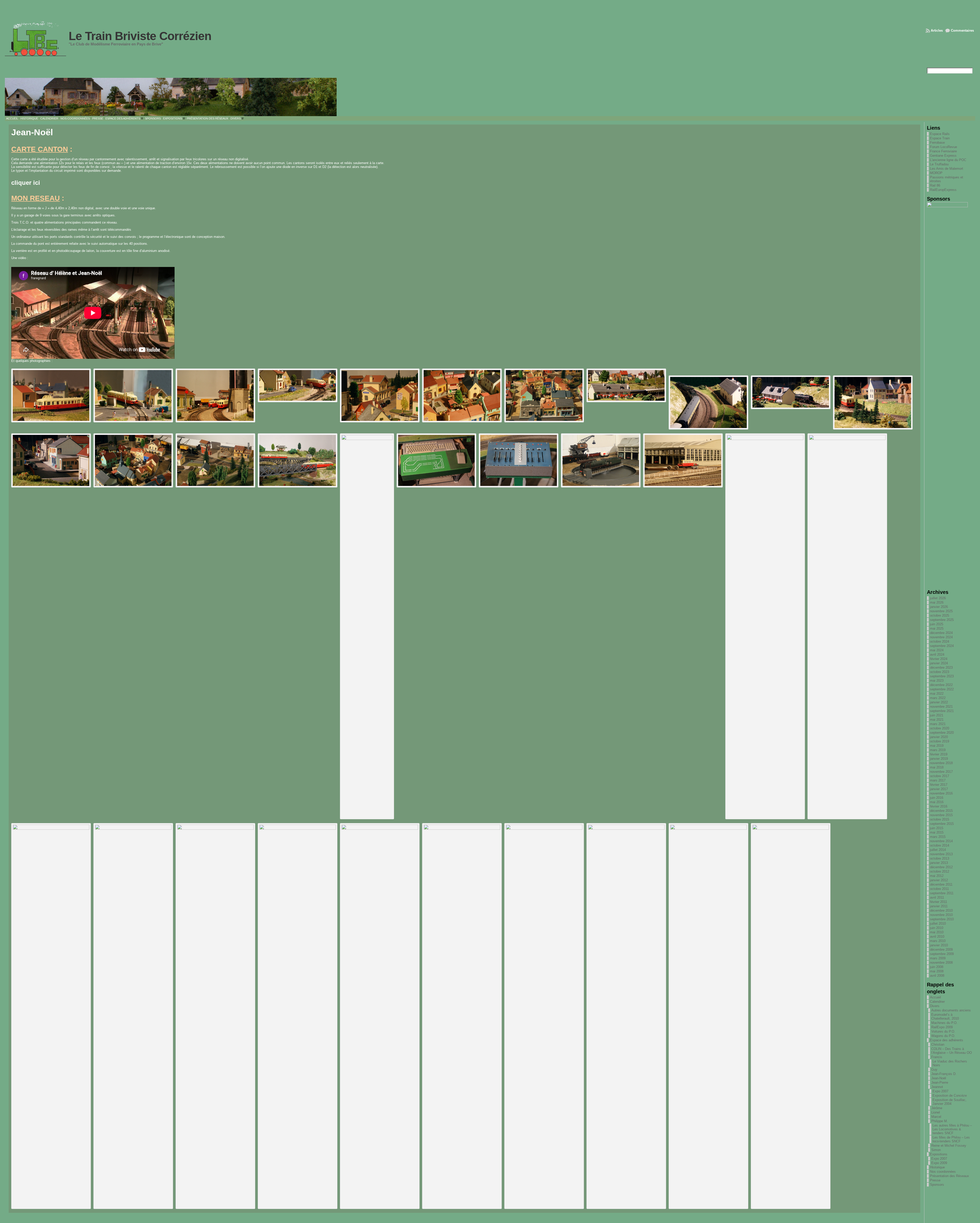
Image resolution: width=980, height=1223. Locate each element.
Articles (937, 30)
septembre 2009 (942, 954)
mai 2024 (937, 650)
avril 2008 (937, 975)
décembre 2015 (941, 811)
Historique (937, 1167)
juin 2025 (936, 624)
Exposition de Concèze (950, 1095)
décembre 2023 (941, 667)
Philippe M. (939, 1121)
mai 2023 (937, 680)
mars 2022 (938, 698)
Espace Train (940, 138)
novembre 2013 (941, 854)
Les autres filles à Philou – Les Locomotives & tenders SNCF (952, 1129)
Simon (936, 1150)
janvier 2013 (939, 863)
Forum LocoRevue (943, 147)
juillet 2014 (938, 850)
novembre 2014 (941, 841)
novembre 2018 (941, 763)
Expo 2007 (940, 1091)
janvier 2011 (939, 906)
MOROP (936, 173)
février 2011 (938, 902)
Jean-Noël (938, 1078)
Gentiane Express (943, 155)
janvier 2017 (939, 789)
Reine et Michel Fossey (948, 1145)
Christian (937, 1044)
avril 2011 (937, 897)
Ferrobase (937, 142)
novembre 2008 (941, 962)
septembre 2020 (942, 733)
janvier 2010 (939, 945)
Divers (934, 1006)
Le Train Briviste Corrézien (140, 36)
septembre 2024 (942, 646)
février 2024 (938, 659)
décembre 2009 (941, 949)
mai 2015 (937, 832)
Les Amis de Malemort (946, 168)
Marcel (936, 1117)
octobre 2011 (939, 889)
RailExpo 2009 (942, 1027)
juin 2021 (936, 715)
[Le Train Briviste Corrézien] (490, 97)
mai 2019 (937, 746)
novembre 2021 (941, 706)
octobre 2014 (939, 845)
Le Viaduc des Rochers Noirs (950, 1063)
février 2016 (938, 806)
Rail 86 (935, 185)
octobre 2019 (939, 741)
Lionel (935, 1112)
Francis (936, 1057)
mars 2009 (938, 958)
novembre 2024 (941, 637)
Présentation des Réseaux (949, 1176)
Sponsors (937, 1185)
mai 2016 (937, 802)
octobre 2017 (939, 776)
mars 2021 (938, 724)
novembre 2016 (941, 793)
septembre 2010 (942, 919)
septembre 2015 (942, 824)
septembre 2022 (942, 689)
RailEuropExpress (943, 190)
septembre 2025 (942, 620)
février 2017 (938, 785)
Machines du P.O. (944, 1023)
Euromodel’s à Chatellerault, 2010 (945, 1016)
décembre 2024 (941, 633)
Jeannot (937, 1087)
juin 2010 (936, 928)
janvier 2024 (939, 663)
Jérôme (936, 1108)
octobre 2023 (939, 672)
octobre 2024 (939, 641)
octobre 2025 (939, 615)
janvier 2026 (939, 607)
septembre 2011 (941, 893)
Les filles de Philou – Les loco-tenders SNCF (951, 1139)
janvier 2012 (939, 880)
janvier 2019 (939, 759)
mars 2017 (938, 780)
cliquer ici (25, 182)
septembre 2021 (942, 711)
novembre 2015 (941, 815)
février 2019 (938, 754)
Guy (934, 1069)
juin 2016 (936, 798)
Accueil (935, 997)
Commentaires (962, 30)
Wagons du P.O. (943, 1036)
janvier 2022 (939, 702)
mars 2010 (938, 941)
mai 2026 (937, 602)
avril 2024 (937, 654)
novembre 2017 (941, 772)
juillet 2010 (938, 923)
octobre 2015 (939, 819)
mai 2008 (937, 971)
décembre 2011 (941, 884)
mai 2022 (937, 693)
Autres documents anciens (951, 1010)
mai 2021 (937, 719)
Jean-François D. (944, 1074)
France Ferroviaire (943, 151)
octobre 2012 (939, 871)
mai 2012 (937, 876)
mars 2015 (938, 837)
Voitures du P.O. (943, 1031)
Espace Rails (940, 134)
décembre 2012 (941, 867)
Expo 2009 (939, 1163)
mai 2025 (937, 628)
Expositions (938, 1154)
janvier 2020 (939, 737)
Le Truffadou (939, 164)
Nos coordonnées (943, 1171)
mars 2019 (938, 750)
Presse (935, 1180)
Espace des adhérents (946, 1040)
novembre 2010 (941, 915)
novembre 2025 (941, 611)
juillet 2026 (938, 598)
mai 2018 (937, 767)
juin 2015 (936, 828)
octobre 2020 (939, 728)
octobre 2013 (939, 858)
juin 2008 (936, 967)
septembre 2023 (942, 676)
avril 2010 (937, 936)
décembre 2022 (941, 685)
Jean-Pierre (939, 1082)
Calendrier (937, 1002)
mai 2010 (937, 932)
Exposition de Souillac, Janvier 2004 (949, 1102)
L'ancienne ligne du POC (948, 160)
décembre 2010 (941, 910)
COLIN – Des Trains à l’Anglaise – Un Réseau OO (951, 1051)
